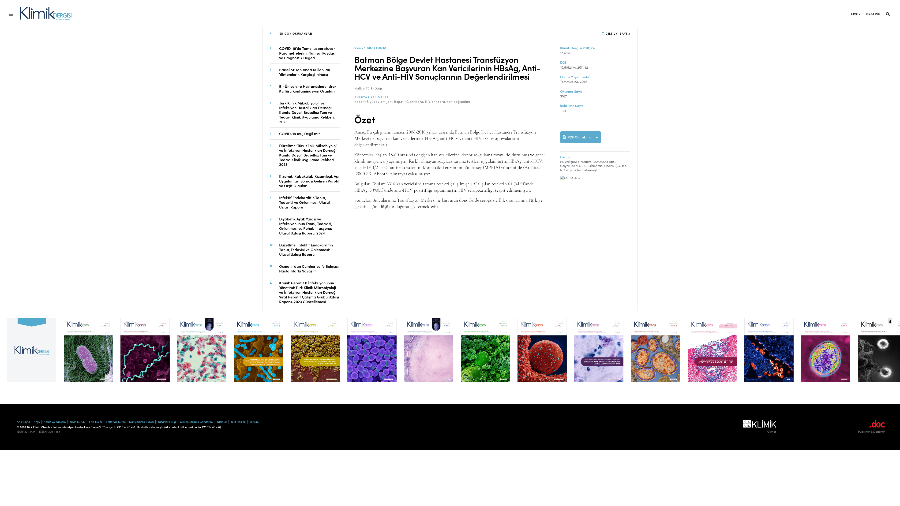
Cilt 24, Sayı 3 (617, 33)
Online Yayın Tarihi (574, 77)
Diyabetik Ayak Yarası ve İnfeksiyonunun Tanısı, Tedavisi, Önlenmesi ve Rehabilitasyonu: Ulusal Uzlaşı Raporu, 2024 (305, 225)
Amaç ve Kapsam (55, 422)
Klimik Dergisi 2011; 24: (578, 48)
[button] (888, 14)
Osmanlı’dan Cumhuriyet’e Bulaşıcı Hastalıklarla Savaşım (309, 268)
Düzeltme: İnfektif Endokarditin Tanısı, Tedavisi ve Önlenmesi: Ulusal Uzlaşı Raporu (306, 249)
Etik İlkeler (95, 422)
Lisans (565, 157)
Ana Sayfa (23, 422)
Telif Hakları (238, 422)
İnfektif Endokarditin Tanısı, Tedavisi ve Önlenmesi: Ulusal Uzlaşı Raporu (304, 202)
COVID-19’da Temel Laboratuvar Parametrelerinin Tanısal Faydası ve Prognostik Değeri (307, 53)
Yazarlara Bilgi (167, 422)
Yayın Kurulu (77, 422)
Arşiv (856, 14)
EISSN (43, 431)
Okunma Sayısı (571, 91)
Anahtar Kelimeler (371, 97)
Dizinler (222, 422)
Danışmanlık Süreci (141, 422)
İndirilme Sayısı (572, 106)
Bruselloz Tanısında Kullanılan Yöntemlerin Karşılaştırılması (304, 72)
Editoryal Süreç (116, 422)
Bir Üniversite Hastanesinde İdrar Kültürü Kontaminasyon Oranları (307, 88)
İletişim (254, 422)
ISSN (20, 431)
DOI (563, 62)
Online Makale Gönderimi (197, 422)
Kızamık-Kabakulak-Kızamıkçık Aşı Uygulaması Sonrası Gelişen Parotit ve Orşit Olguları (309, 181)
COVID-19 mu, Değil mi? (299, 133)
